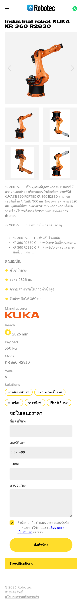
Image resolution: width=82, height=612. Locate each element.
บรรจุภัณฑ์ (35, 402)
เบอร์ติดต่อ (18, 443)
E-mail (15, 464)
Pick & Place (59, 402)
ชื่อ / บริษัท (18, 421)
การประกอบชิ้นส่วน (50, 392)
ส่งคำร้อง (41, 545)
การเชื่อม (14, 402)
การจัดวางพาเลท (18, 392)
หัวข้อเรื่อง (18, 485)
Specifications (21, 563)
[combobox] (17, 452)
